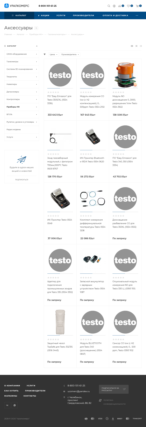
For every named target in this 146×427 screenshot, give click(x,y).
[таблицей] (141, 46)
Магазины (10, 396)
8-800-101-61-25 (48, 6)
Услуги (31, 385)
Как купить (11, 391)
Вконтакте (7, 405)
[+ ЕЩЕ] (137, 15)
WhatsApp (15, 405)
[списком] (136, 46)
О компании (12, 385)
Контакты (30, 396)
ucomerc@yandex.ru (79, 391)
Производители (35, 391)
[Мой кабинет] (114, 6)
